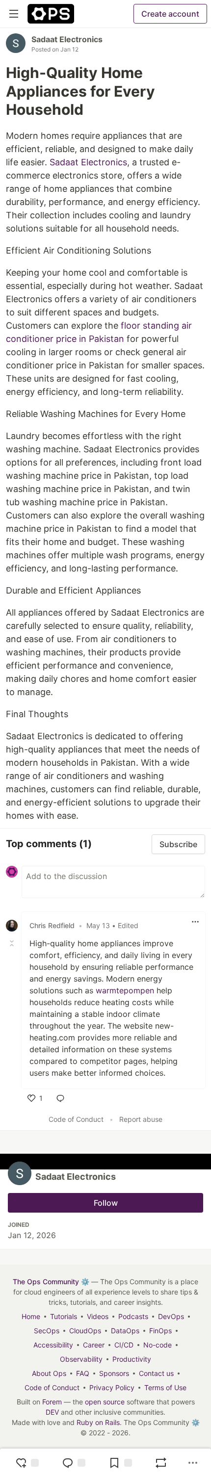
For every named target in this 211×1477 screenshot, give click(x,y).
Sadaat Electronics (67, 39)
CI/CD (123, 1345)
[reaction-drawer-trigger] (27, 1462)
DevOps (171, 1316)
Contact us (156, 1373)
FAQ (82, 1373)
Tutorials (63, 1316)
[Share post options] (193, 1463)
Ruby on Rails (98, 1422)
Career (94, 1345)
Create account (170, 14)
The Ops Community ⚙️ (51, 1281)
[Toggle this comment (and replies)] (13, 943)
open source (105, 1402)
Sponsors (114, 1373)
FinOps (160, 1330)
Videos (97, 1316)
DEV (52, 1412)
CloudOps (85, 1330)
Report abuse (140, 1119)
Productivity (131, 1359)
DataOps (125, 1330)
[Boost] (161, 1462)
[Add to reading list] (120, 1462)
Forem (52, 1402)
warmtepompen (126, 990)
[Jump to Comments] (73, 1462)
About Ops (49, 1373)
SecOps (46, 1330)
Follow (106, 1203)
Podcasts (133, 1316)
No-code (157, 1345)
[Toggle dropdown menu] (195, 922)
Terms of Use (165, 1387)
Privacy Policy (111, 1387)
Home (31, 1316)
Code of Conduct (76, 1119)
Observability (81, 1359)
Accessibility (53, 1345)
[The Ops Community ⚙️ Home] (50, 14)
